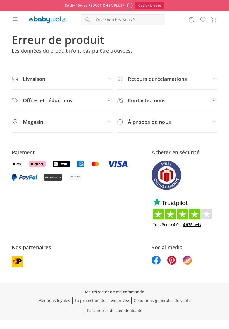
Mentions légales (54, 300)
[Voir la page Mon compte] (191, 19)
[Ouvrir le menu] (15, 20)
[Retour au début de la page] (223, 290)
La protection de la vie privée (102, 300)
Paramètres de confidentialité (114, 310)
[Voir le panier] (214, 19)
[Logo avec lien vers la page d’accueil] (47, 19)
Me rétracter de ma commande (114, 291)
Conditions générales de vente (162, 300)
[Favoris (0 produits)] (202, 19)
